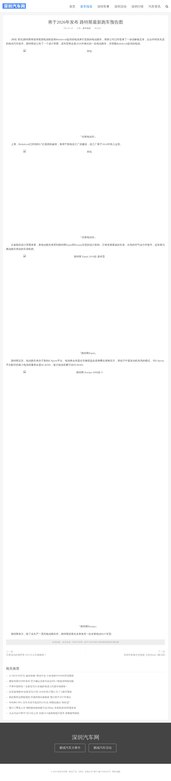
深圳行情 (137, 6)
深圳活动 (120, 6)
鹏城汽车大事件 (69, 747)
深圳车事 (103, 6)
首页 (72, 6)
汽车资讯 (154, 6)
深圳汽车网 (14, 6)
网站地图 (116, 771)
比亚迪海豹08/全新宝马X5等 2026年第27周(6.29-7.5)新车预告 (40, 692)
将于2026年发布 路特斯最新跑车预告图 (85, 22)
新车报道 (86, 6)
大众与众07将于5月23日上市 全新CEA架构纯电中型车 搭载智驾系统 (44, 713)
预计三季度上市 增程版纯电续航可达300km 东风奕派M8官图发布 (42, 708)
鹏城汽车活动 (103, 747)
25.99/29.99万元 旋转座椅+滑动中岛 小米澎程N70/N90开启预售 (41, 676)
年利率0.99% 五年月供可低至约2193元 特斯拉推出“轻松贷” (39, 702)
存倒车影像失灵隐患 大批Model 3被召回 (144, 655)
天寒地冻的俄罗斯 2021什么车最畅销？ (26, 655)
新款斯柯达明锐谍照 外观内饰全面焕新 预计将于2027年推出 (40, 697)
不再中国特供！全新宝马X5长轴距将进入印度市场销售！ (38, 686)
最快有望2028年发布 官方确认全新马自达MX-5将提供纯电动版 (41, 681)
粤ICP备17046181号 (102, 771)
